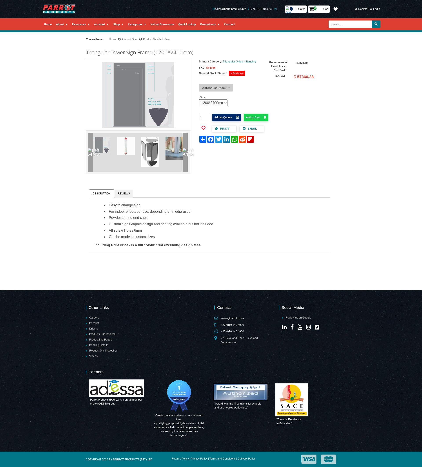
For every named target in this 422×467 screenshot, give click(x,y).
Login (376, 9)
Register (363, 9)
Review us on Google (298, 317)
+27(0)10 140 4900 (261, 9)
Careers (94, 317)
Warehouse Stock (214, 88)
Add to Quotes (223, 117)
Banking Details (98, 345)
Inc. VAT (280, 76)
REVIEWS (124, 193)
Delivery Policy (246, 458)
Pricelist (94, 323)
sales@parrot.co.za (232, 318)
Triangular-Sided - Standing (239, 61)
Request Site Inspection (103, 350)
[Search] (376, 24)
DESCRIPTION (102, 193)
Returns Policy (180, 458)
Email (252, 128)
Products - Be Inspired (102, 334)
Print (224, 128)
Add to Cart (253, 117)
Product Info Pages (100, 339)
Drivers (93, 328)
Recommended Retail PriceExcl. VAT (278, 66)
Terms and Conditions (222, 458)
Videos (93, 356)
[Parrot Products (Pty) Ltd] (59, 9)
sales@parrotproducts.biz (230, 9)
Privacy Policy (199, 458)
